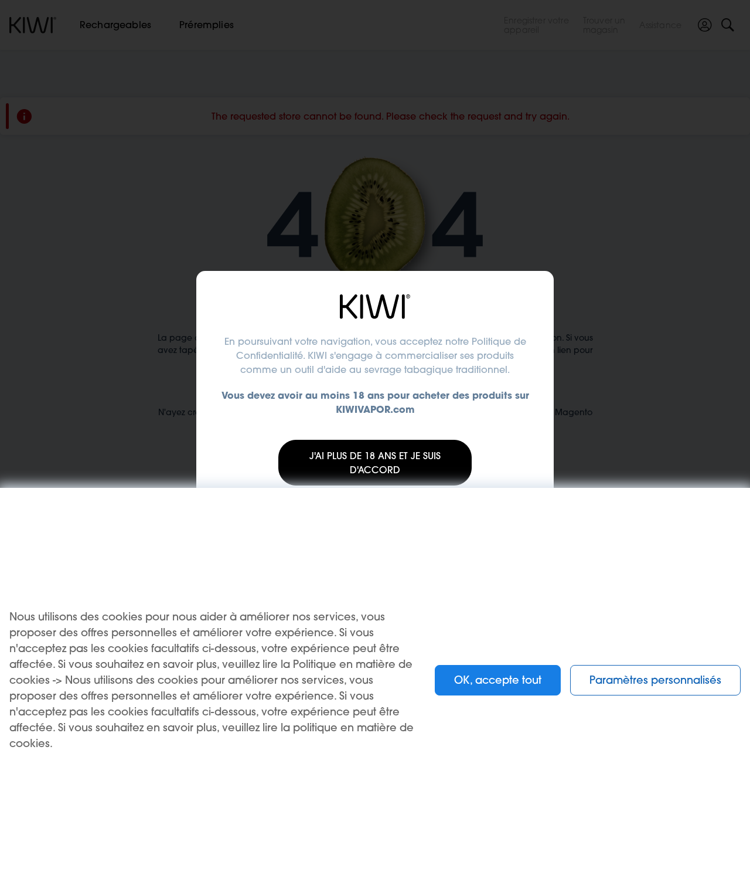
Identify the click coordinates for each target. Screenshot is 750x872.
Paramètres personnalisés (655, 680)
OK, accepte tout (497, 680)
